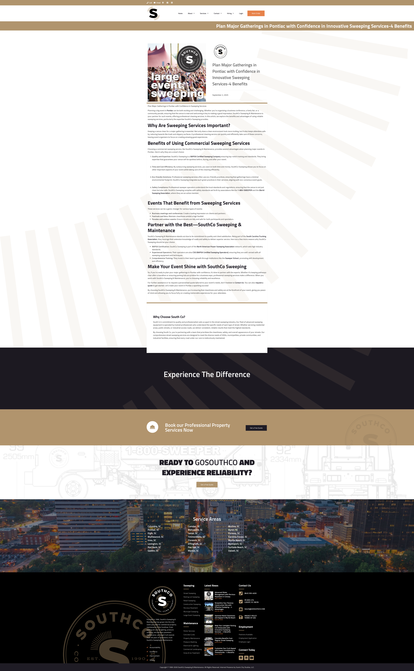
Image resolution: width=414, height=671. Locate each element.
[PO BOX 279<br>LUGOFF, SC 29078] (241, 602)
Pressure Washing (190, 642)
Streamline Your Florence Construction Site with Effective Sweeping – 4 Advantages (224, 606)
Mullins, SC (233, 526)
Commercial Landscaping (192, 649)
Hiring (229, 13)
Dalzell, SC (233, 550)
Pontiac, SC (153, 529)
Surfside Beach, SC (237, 547)
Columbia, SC (154, 526)
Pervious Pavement (190, 608)
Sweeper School (232, 258)
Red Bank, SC (154, 547)
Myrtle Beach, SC (236, 540)
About (190, 13)
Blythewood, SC (156, 536)
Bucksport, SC (235, 543)
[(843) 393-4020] (241, 593)
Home (180, 13)
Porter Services (189, 631)
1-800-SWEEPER (245, 190)
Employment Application (248, 638)
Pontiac (170, 110)
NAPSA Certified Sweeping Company (205, 156)
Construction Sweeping (192, 604)
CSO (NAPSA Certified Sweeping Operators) (210, 252)
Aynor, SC (233, 529)
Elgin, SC (152, 533)
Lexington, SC (154, 543)
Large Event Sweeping (191, 615)
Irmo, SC (152, 540)
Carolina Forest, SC (237, 536)
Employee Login (244, 642)
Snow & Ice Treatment (191, 653)
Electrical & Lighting (190, 645)
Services (203, 13)
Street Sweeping (189, 593)
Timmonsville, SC (196, 536)
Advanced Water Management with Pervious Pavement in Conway (225, 594)
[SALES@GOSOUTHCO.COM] (241, 609)
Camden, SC (194, 526)
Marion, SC (193, 550)
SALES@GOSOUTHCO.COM (255, 609)
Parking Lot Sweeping (191, 597)
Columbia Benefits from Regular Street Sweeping (224, 639)
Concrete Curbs (189, 634)
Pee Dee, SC (194, 547)
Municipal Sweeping (190, 611)
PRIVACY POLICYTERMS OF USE (251, 616)
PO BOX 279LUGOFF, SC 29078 (251, 601)
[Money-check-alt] (251, 658)
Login (241, 13)
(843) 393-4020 (250, 593)
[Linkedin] (246, 658)
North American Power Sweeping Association (215, 246)
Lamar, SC (193, 533)
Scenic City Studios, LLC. (245, 667)
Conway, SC (234, 533)
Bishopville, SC (195, 529)
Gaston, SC (153, 550)
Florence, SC (194, 540)
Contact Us (239, 282)
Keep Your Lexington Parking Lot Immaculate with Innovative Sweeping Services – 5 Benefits (225, 628)
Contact (217, 13)
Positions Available (246, 634)
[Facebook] (241, 658)
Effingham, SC (195, 543)
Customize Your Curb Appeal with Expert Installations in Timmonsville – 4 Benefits (225, 650)
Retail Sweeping (189, 600)
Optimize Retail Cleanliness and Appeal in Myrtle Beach (225, 616)
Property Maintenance (191, 638)
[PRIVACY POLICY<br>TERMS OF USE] (241, 617)
